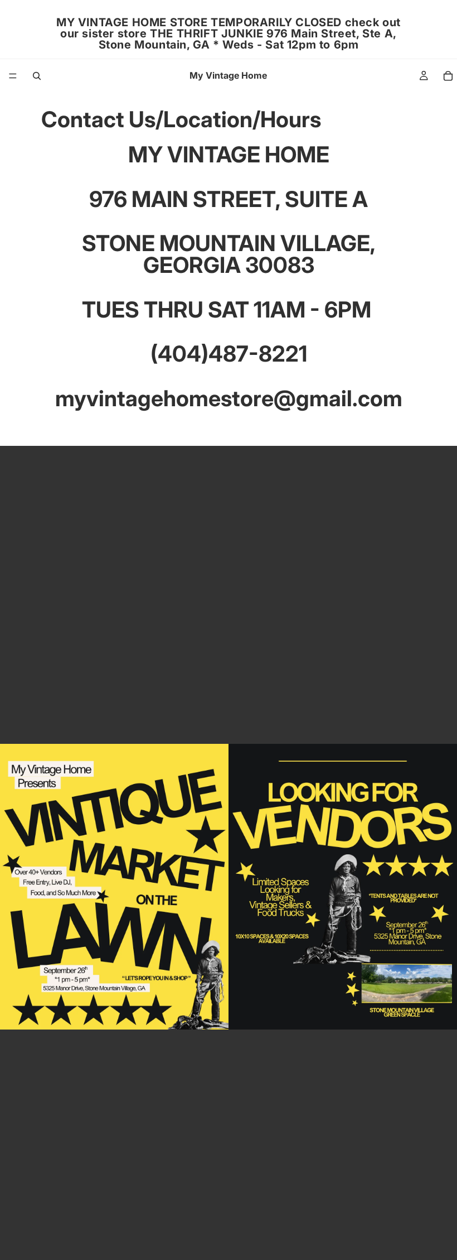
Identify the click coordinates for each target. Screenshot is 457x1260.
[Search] (37, 76)
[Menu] (13, 76)
